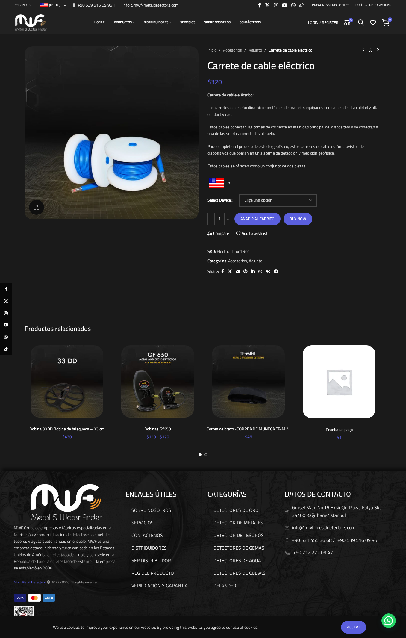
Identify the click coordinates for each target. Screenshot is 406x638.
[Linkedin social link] (253, 271)
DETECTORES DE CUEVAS (239, 573)
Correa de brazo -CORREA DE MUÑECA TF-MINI (248, 429)
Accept (353, 627)
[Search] (361, 22)
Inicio (211, 50)
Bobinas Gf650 (157, 429)
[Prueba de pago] (339, 381)
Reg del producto (152, 573)
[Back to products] (370, 50)
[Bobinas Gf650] (157, 381)
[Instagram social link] (276, 5)
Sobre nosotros (151, 510)
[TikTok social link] (302, 5)
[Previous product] (363, 50)
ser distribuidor (151, 560)
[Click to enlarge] (36, 207)
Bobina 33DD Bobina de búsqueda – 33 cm (67, 429)
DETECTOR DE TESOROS (238, 535)
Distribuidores (149, 547)
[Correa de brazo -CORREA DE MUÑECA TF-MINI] (248, 381)
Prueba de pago (339, 429)
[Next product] (377, 50)
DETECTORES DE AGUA (237, 560)
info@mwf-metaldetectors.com (150, 5)
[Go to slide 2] (205, 455)
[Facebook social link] (259, 5)
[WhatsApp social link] (293, 5)
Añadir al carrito (257, 218)
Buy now (298, 218)
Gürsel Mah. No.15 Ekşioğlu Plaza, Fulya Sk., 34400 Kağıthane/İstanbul (336, 511)
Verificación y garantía (159, 585)
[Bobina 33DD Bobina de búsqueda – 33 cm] (67, 381)
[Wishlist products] (373, 22)
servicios (142, 522)
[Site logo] (31, 22)
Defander (224, 585)
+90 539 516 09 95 (94, 5)
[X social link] (267, 5)
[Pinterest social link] (245, 271)
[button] (388, 620)
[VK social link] (268, 271)
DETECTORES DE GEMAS (238, 547)
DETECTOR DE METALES (238, 522)
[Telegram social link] (276, 271)
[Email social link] (238, 271)
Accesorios (232, 50)
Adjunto (255, 50)
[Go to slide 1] (200, 455)
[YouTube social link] (284, 5)
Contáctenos (147, 535)
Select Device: (219, 200)
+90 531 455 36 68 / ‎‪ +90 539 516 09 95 (334, 540)
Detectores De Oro (236, 510)
